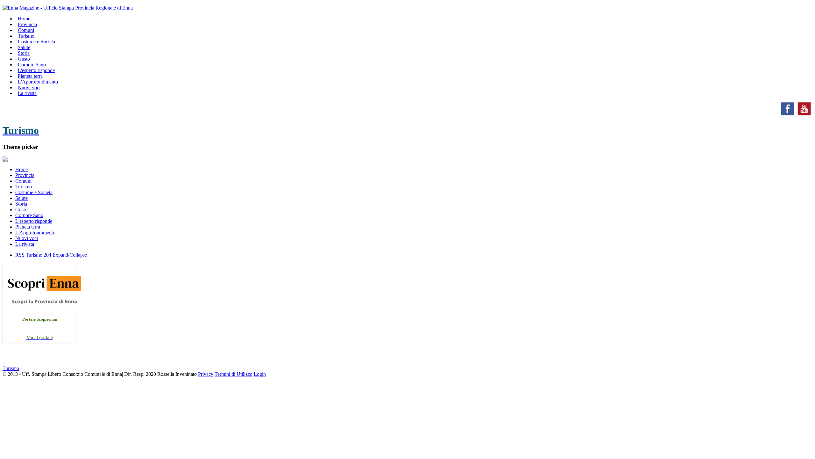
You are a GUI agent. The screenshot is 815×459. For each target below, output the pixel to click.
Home (21, 169)
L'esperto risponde (33, 221)
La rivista (27, 93)
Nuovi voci (26, 238)
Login (260, 374)
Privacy (205, 374)
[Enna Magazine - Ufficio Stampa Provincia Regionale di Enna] (68, 8)
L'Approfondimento (35, 232)
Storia (21, 204)
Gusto (21, 209)
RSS (20, 255)
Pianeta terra (27, 226)
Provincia (24, 175)
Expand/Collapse (70, 255)
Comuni (23, 181)
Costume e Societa (36, 41)
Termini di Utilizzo (233, 374)
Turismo (23, 186)
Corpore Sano (29, 215)
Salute (21, 198)
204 (47, 255)
